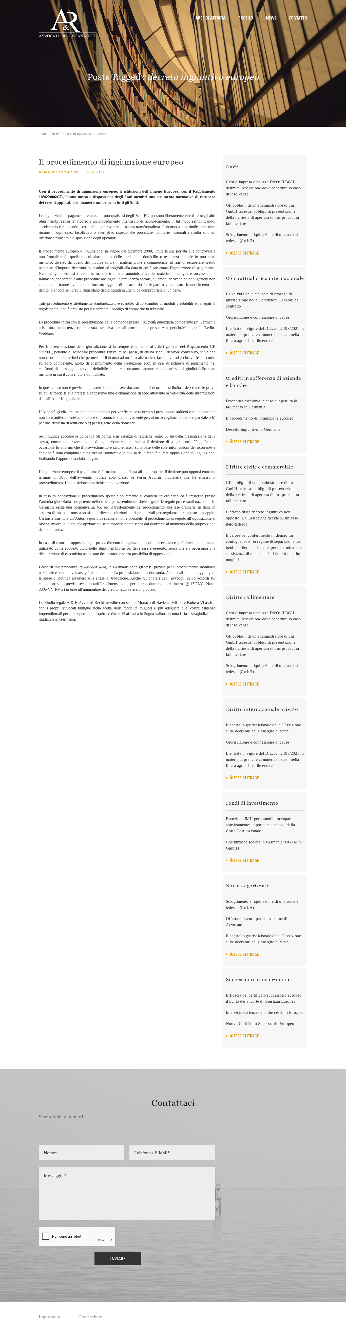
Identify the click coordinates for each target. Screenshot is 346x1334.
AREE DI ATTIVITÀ (211, 18)
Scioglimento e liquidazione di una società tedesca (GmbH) (262, 237)
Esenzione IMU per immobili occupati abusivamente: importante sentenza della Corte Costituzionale (260, 824)
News (271, 18)
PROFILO (245, 18)
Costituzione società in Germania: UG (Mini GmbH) (264, 845)
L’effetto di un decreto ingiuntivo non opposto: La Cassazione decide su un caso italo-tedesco (262, 518)
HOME (42, 134)
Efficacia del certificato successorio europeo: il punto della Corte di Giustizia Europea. (264, 998)
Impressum (49, 1316)
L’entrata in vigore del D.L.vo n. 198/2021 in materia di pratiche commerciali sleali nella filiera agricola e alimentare (265, 334)
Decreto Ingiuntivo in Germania (253, 429)
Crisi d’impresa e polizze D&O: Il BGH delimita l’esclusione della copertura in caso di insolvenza (263, 187)
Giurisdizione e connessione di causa (257, 317)
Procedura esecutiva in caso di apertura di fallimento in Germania (261, 404)
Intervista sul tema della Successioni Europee (264, 1012)
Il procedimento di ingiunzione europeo (260, 418)
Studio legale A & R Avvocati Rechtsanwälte (81, 602)
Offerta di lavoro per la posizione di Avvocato (256, 921)
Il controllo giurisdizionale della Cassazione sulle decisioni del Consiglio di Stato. (263, 728)
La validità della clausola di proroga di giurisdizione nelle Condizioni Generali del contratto (263, 300)
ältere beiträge (244, 253)
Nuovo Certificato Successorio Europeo (260, 1023)
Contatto (298, 18)
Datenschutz (90, 1316)
